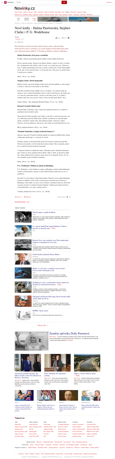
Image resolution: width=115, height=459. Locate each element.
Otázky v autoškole (92, 434)
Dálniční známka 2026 (93, 426)
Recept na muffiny (63, 426)
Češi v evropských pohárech (79, 442)
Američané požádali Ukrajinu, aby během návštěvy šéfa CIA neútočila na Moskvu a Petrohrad (28, 375)
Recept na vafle (62, 434)
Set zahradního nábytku (72, 444)
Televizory (77, 447)
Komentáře (58, 12)
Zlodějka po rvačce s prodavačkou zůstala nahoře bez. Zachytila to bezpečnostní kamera (51, 283)
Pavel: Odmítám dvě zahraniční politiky (55, 374)
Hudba (34, 214)
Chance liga (47, 424)
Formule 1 (46, 434)
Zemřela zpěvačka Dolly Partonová (69, 333)
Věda (30, 14)
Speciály (65, 14)
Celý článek (70, 340)
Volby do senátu (19, 434)
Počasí (70, 14)
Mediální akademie (50, 453)
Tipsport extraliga (48, 429)
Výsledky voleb (19, 429)
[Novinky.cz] (25, 8)
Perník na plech (62, 436)
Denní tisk (83, 14)
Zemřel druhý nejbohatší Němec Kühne (46, 254)
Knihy (27, 202)
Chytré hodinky (85, 447)
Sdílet (65, 38)
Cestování (35, 14)
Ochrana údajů (68, 453)
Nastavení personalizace (90, 453)
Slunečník (55, 444)
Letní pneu (62, 447)
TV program (76, 14)
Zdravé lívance (62, 429)
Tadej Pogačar (33, 431)
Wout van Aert (33, 434)
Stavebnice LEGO (42, 447)
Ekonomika (73, 12)
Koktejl (84, 12)
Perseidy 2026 (58, 442)
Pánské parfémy (94, 447)
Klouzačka (62, 444)
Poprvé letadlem (76, 426)
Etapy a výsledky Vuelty (35, 426)
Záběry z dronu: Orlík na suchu (84, 373)
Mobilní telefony (32, 447)
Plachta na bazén (39, 444)
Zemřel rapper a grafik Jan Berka (44, 212)
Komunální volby (19, 436)
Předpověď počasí (48, 442)
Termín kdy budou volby (21, 431)
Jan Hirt (31, 429)
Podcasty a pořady (49, 14)
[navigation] (2, 2)
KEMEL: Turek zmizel (40, 310)
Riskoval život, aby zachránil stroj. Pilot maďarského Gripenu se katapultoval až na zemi (51, 241)
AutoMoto (25, 14)
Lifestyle (79, 12)
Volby (35, 12)
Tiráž (42, 453)
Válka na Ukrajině (49, 12)
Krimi (63, 12)
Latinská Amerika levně (78, 434)
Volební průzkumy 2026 (21, 426)
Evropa (34, 244)
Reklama (32, 453)
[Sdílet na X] (70, 197)
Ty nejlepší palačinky (63, 424)
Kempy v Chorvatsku (78, 424)
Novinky (17, 37)
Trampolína (48, 444)
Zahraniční (40, 12)
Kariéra (38, 453)
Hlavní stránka (18, 12)
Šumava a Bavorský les (78, 429)
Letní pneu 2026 (91, 424)
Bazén (32, 444)
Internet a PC (18, 14)
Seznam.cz (109, 2)
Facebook (21, 453)
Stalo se (25, 12)
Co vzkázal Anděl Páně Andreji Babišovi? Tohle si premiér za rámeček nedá (50, 227)
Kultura (67, 12)
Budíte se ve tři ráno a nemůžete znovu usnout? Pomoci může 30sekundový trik (49, 269)
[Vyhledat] (64, 2)
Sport (56, 14)
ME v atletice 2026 (48, 431)
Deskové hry (69, 447)
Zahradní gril (83, 444)
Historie (41, 14)
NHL (45, 436)
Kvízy (60, 14)
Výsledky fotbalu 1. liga (50, 426)
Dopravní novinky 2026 (93, 429)
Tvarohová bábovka (63, 431)
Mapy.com (39, 442)
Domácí (31, 12)
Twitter (26, 453)
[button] (23, 216)
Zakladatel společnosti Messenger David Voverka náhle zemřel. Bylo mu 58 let (51, 297)
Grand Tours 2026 (34, 436)
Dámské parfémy (53, 447)
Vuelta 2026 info (33, 424)
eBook (59, 38)
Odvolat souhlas (78, 453)
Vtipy (34, 230)
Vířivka (90, 444)
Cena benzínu (67, 442)
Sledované (89, 14)
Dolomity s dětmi (76, 436)
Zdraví (34, 272)
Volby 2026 (18, 424)
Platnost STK (90, 436)
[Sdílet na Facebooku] (67, 197)
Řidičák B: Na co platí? (93, 431)
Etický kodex (59, 453)
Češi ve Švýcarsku (77, 431)
